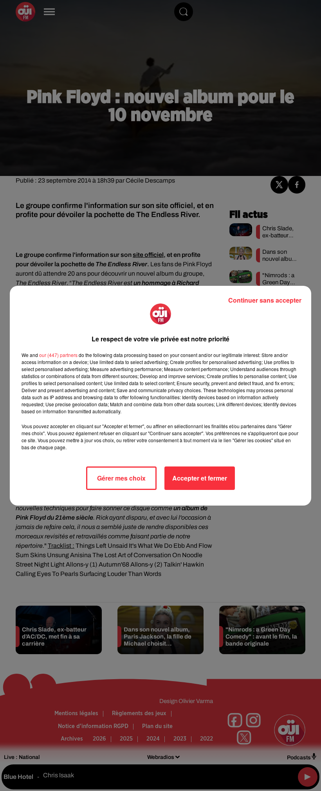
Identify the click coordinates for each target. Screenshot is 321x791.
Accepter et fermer (199, 478)
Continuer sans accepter (264, 300)
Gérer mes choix (121, 478)
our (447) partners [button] (58, 355)
